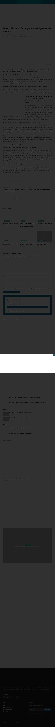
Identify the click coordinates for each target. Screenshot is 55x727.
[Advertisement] (27, 363)
